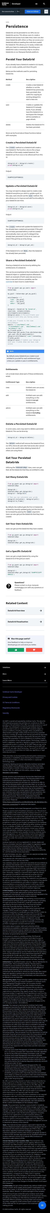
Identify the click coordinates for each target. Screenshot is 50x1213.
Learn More (7, 680)
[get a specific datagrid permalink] (4, 551)
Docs (4, 674)
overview (9, 282)
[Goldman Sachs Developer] (11, 4)
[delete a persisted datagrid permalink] (4, 424)
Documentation (8, 11)
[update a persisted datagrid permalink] (4, 186)
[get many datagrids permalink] (4, 477)
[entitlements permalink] (4, 370)
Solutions (6, 667)
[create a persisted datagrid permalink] (4, 143)
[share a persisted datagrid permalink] (4, 261)
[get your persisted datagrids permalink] (4, 458)
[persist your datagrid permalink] (4, 59)
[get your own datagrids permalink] (4, 524)
